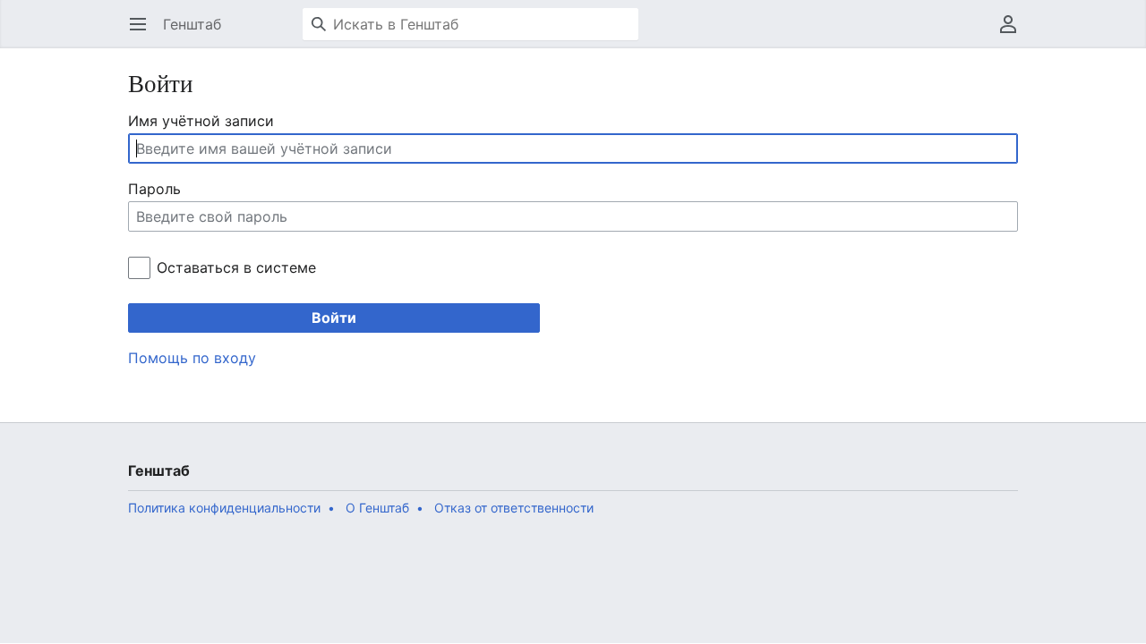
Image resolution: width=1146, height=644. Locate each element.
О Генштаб (377, 507)
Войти (334, 317)
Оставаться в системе (236, 267)
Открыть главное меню (143, 33)
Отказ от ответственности (514, 507)
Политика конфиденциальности (224, 507)
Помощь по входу (192, 358)
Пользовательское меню (1014, 33)
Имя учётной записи (201, 121)
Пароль (154, 189)
